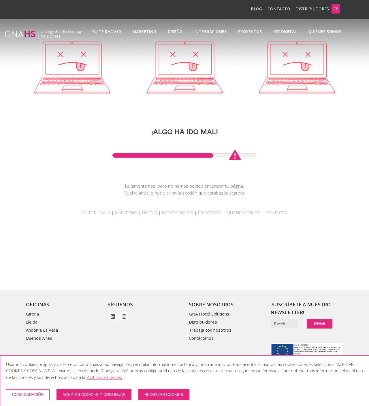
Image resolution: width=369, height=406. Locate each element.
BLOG (256, 9)
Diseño (175, 31)
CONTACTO (276, 213)
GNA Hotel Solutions (209, 314)
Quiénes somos (324, 31)
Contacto (279, 9)
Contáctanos (201, 338)
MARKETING (126, 213)
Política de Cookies (104, 377)
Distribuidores (312, 9)
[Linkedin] (113, 317)
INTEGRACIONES (177, 213)
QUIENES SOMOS (244, 213)
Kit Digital (285, 31)
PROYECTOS (210, 213)
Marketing (144, 31)
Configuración (28, 394)
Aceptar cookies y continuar (94, 394)
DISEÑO (149, 213)
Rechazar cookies (163, 394)
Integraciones (210, 31)
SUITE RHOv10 (106, 31)
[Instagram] (124, 317)
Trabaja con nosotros (210, 330)
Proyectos (250, 31)
